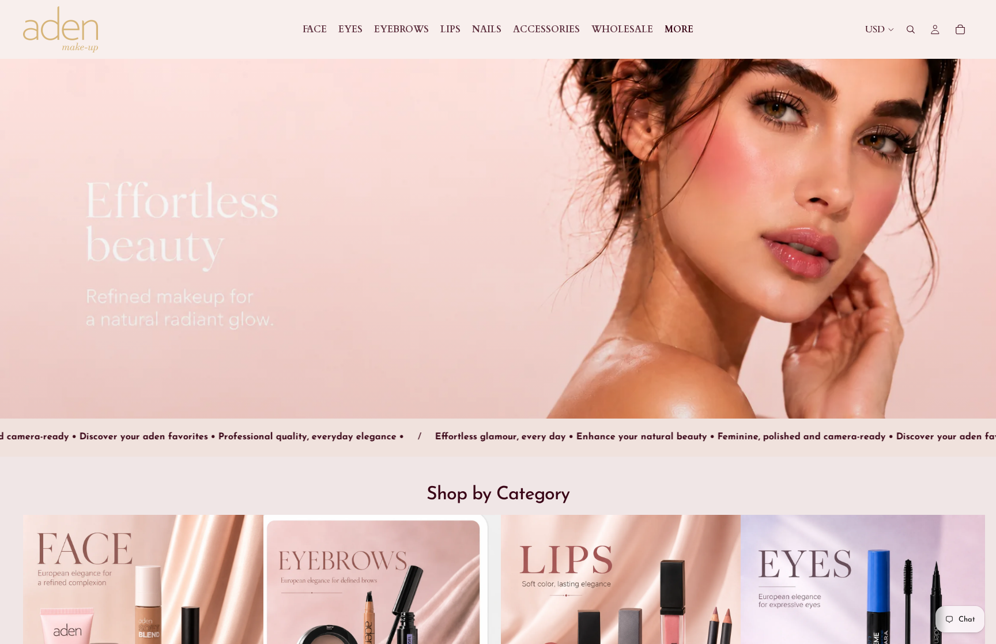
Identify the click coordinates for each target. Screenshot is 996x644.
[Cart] (960, 29)
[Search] (910, 29)
